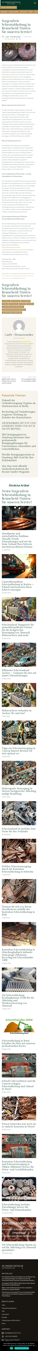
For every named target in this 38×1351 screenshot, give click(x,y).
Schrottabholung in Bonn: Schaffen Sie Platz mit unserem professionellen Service (18, 1043)
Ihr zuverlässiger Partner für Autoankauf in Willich (28, 380)
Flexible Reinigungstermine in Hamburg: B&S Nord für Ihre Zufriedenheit (18, 457)
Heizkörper (26, 301)
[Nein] (36, 1346)
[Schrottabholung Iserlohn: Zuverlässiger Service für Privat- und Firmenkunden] (19, 1189)
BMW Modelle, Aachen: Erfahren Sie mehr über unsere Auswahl (9, 381)
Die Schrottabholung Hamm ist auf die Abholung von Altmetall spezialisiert (19, 1247)
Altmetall (6, 301)
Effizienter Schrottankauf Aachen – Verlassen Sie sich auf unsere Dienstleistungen (19, 673)
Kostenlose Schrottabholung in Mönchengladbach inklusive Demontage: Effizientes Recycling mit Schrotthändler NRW (18, 955)
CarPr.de (23, 278)
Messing (30, 304)
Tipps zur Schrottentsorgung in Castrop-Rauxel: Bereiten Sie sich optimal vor (18, 751)
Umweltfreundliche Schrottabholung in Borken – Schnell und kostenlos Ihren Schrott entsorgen (18, 585)
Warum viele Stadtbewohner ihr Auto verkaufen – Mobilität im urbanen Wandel (17, 1289)
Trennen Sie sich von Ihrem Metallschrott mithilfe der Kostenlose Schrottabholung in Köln (18, 910)
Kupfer (22, 304)
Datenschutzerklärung (21, 1348)
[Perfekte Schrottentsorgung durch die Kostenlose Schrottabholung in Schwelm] (19, 851)
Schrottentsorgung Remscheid (14, 309)
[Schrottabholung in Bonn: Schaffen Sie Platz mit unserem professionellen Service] (19, 1025)
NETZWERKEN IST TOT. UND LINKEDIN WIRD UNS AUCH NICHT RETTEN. (19, 426)
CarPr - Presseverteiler (13, 36)
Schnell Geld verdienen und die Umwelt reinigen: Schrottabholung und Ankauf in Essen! (19, 1085)
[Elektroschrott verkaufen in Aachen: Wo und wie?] (19, 695)
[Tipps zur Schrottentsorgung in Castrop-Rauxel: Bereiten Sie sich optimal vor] (19, 733)
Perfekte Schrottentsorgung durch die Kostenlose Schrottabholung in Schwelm (17, 869)
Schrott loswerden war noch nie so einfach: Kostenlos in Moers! (19, 1125)
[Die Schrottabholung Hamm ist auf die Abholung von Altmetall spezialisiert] (19, 1229)
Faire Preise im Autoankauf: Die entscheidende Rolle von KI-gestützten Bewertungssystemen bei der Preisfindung (18, 1294)
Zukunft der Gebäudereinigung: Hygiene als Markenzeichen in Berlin (19, 403)
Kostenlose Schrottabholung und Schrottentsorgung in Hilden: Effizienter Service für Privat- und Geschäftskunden (18, 1165)
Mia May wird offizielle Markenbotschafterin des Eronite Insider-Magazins (15, 469)
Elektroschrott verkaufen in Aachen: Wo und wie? (16, 712)
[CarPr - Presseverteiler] (3, 37)
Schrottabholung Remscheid (11, 74)
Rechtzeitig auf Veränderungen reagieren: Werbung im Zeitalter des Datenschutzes (18, 414)
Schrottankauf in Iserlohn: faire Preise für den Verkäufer (19, 830)
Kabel (5, 304)
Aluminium (15, 301)
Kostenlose (13, 304)
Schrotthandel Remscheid (12, 312)
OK (11, 1348)
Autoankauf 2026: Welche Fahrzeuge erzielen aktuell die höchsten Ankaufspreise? (18, 1284)
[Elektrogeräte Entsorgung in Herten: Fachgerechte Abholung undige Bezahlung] (19, 773)
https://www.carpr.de (19, 338)
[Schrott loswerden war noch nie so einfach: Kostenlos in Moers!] (19, 1108)
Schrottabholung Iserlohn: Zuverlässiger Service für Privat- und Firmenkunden (16, 1207)
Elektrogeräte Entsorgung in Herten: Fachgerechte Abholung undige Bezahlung (19, 791)
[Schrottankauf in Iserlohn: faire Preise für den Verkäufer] (19, 813)
